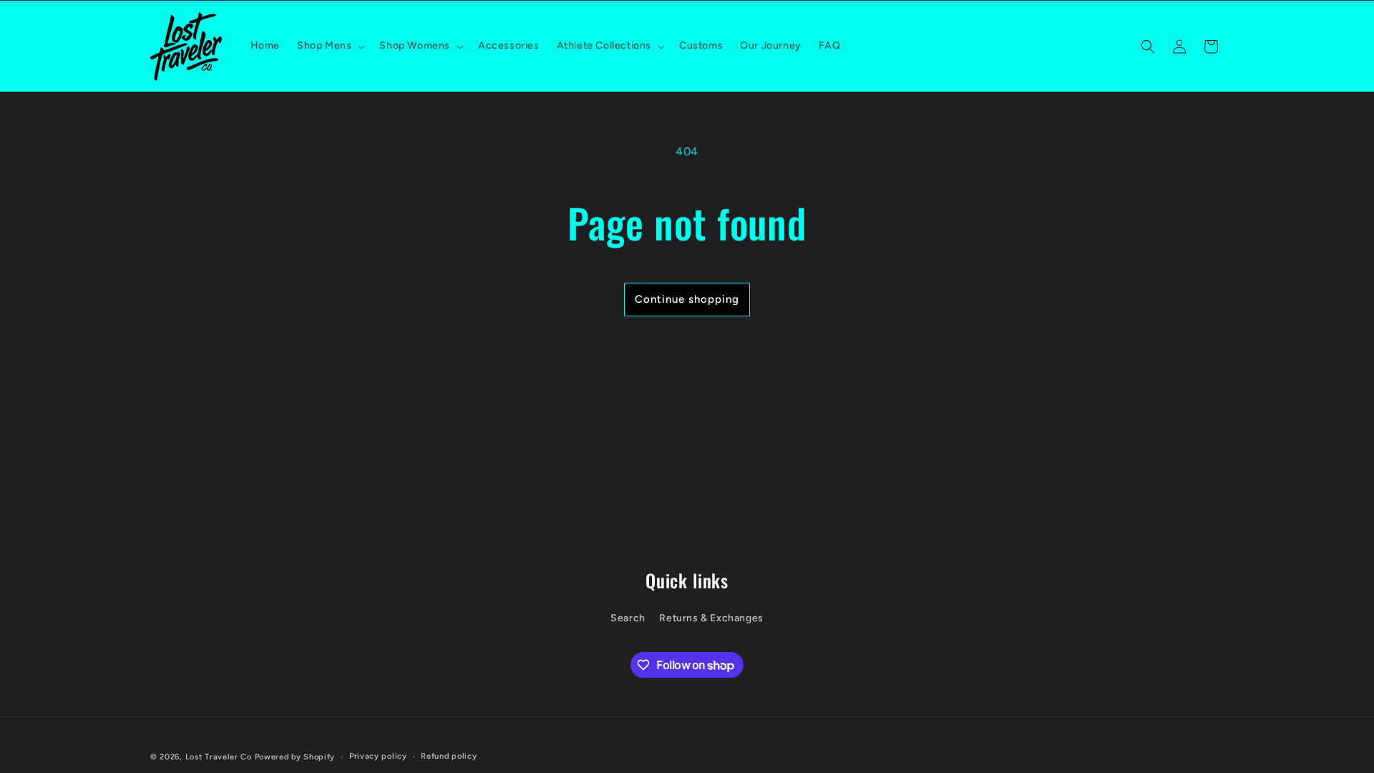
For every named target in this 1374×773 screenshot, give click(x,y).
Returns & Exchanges (711, 618)
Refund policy (449, 756)
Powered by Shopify (295, 757)
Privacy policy (378, 756)
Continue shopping (687, 299)
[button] (329, 46)
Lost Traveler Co (218, 757)
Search (627, 618)
